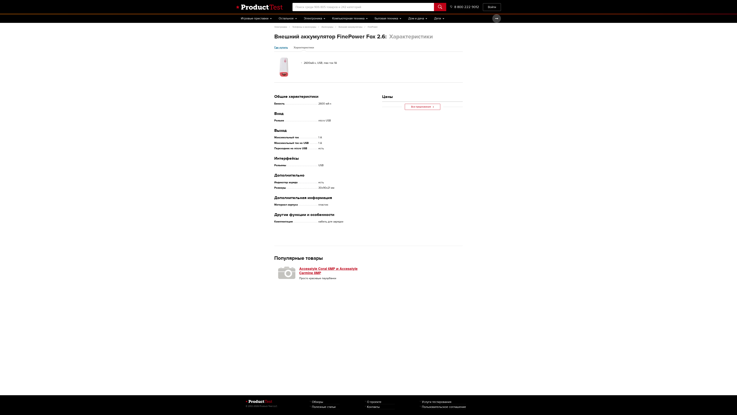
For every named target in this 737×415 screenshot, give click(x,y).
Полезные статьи (324, 407)
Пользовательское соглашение (444, 407)
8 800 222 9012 (466, 7)
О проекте (374, 402)
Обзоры (317, 402)
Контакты (373, 407)
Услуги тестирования (436, 402)
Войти (492, 7)
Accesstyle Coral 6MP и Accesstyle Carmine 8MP (328, 270)
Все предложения (421, 106)
